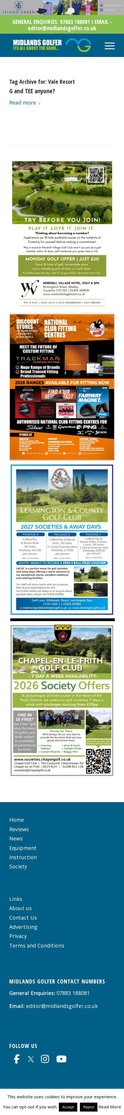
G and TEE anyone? (32, 91)
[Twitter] (31, 1058)
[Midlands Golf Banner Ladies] (62, 12)
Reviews (19, 829)
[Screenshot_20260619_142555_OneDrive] (62, 619)
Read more (22, 102)
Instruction (23, 857)
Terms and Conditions (36, 945)
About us (20, 908)
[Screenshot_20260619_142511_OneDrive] (62, 459)
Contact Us (23, 917)
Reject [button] (88, 1107)
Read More (110, 1107)
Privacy (18, 936)
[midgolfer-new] (51, 45)
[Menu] (107, 45)
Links (15, 898)
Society (18, 866)
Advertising (23, 926)
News (16, 838)
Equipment (23, 847)
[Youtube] (61, 1059)
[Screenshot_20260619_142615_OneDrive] (62, 308)
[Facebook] (17, 1059)
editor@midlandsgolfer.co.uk (62, 1005)
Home (16, 819)
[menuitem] (107, 45)
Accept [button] (68, 1107)
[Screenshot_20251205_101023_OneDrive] (62, 774)
